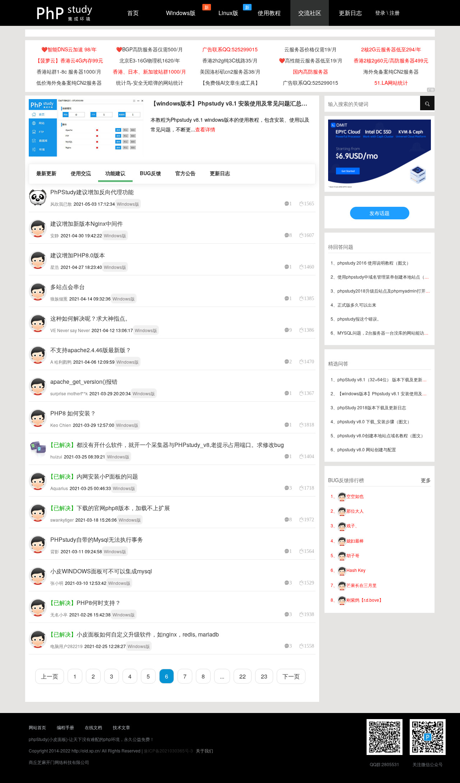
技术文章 (121, 727)
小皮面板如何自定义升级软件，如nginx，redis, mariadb (148, 634)
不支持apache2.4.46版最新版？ (90, 350)
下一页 (291, 676)
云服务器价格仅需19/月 (310, 49)
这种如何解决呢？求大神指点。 (90, 318)
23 (264, 676)
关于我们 (204, 750)
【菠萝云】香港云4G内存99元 (69, 60)
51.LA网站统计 (391, 82)
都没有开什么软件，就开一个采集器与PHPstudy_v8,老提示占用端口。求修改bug (180, 445)
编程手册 (65, 727)
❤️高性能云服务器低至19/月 (310, 60)
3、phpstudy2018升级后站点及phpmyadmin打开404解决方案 (390, 291)
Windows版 (181, 13)
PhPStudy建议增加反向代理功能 (92, 192)
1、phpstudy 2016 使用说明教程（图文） (371, 263)
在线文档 (93, 727)
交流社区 (309, 13)
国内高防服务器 (310, 71)
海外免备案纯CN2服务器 (391, 71)
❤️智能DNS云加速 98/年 (69, 49)
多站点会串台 (67, 287)
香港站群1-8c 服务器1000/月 (69, 71)
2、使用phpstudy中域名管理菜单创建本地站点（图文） (384, 277)
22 (242, 676)
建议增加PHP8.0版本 (77, 255)
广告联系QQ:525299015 (230, 49)
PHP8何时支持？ (99, 602)
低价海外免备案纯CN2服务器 (69, 82)
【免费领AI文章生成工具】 (230, 82)
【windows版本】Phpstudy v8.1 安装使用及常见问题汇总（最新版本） (231, 103)
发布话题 (379, 212)
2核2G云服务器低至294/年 (391, 49)
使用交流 (81, 173)
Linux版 (228, 13)
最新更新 (46, 173)
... (222, 676)
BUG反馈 (150, 173)
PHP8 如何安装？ (73, 413)
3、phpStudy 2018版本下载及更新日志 (368, 407)
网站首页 (37, 727)
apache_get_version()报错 (84, 381)
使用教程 (269, 13)
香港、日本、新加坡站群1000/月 (149, 71)
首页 (133, 13)
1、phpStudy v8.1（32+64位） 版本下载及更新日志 (381, 379)
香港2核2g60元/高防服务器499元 (391, 60)
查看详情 (205, 129)
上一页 (49, 676)
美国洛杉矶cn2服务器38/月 (230, 71)
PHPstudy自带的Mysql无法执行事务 (96, 539)
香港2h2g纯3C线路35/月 (230, 60)
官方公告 (185, 173)
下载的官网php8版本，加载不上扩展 (123, 508)
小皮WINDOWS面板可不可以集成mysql (101, 571)
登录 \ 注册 (387, 12)
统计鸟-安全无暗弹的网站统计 (149, 82)
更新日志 (350, 13)
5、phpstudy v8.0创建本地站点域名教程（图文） (378, 435)
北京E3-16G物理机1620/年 (149, 60)
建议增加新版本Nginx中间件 (86, 223)
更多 (426, 480)
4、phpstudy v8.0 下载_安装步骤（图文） (371, 421)
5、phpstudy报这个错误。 (356, 319)
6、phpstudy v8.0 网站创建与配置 (363, 449)
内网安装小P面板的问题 (107, 476)
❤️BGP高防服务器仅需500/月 (149, 49)
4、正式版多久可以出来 (353, 305)
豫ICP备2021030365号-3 (168, 750)
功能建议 (115, 173)
